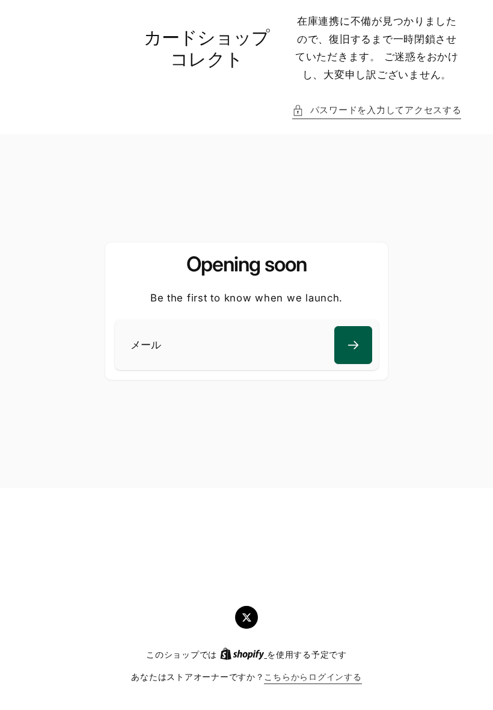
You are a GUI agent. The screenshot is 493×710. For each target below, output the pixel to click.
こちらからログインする (312, 677)
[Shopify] (243, 654)
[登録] (353, 345)
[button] (376, 111)
